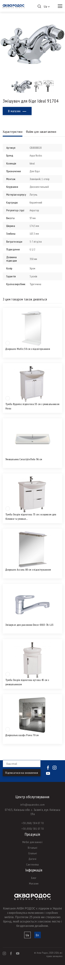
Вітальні (32, 847)
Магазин (33, 883)
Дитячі (32, 859)
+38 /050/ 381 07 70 (32, 828)
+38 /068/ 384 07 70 (32, 823)
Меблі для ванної (32, 842)
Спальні (32, 853)
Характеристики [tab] (12, 132)
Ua (27, 935)
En (37, 935)
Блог (33, 878)
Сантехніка (32, 864)
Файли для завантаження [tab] (41, 132)
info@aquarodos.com (32, 804)
